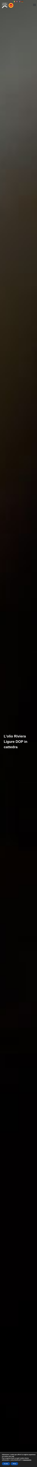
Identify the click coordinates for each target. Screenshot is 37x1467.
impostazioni (27, 1460)
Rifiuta (14, 1464)
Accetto (6, 1464)
